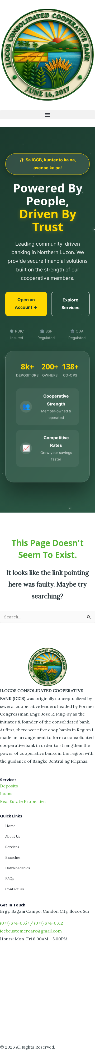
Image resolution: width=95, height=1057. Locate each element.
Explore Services (70, 303)
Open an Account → (26, 303)
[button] (47, 114)
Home (10, 826)
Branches (13, 857)
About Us (12, 836)
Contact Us (14, 889)
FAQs (9, 878)
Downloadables (17, 868)
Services (12, 847)
